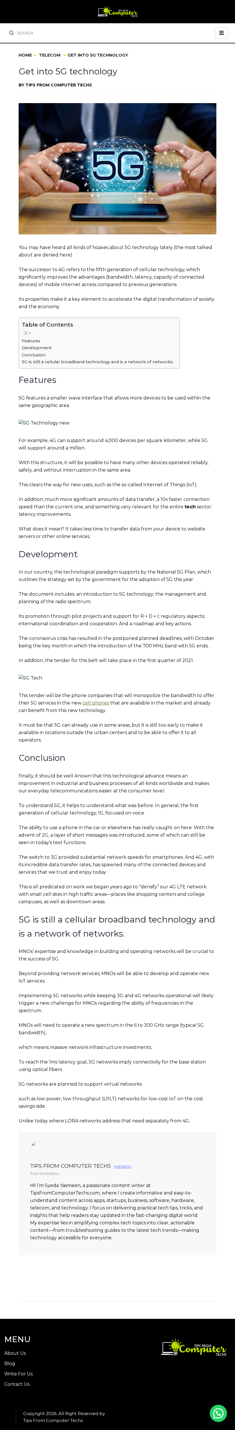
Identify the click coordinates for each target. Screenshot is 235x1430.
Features (31, 340)
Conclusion (34, 355)
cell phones (96, 703)
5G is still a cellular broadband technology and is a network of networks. (98, 361)
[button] (218, 1413)
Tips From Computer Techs (59, 85)
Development (37, 347)
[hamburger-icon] (221, 33)
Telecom (49, 55)
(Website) (123, 1166)
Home (25, 55)
